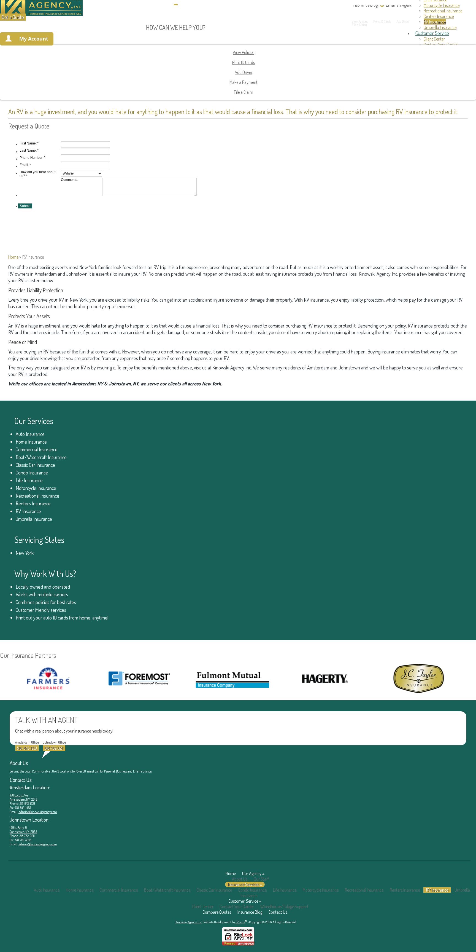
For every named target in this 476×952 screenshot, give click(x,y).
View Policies (243, 52)
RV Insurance (28, 511)
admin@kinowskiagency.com (37, 812)
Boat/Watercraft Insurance (41, 457)
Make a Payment (243, 82)
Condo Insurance (32, 473)
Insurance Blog (249, 912)
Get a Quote (13, 17)
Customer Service (243, 901)
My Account (33, 38)
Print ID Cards (243, 62)
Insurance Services (243, 884)
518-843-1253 (27, 748)
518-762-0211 (54, 748)
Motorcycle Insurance (441, 5)
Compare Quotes (217, 912)
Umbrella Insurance (34, 519)
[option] (114, 678)
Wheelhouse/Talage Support (284, 906)
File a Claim (243, 92)
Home (13, 257)
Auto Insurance (30, 434)
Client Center (202, 906)
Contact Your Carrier (237, 906)
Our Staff (261, 879)
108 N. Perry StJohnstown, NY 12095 (23, 829)
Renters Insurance (33, 503)
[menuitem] (448, 5)
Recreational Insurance (443, 11)
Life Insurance (29, 480)
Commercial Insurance (37, 449)
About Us (239, 879)
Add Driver (243, 72)
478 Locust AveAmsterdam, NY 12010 (23, 797)
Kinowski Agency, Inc (188, 922)
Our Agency (251, 873)
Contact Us (278, 912)
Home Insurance (31, 442)
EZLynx (240, 922)
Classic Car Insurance (35, 465)
